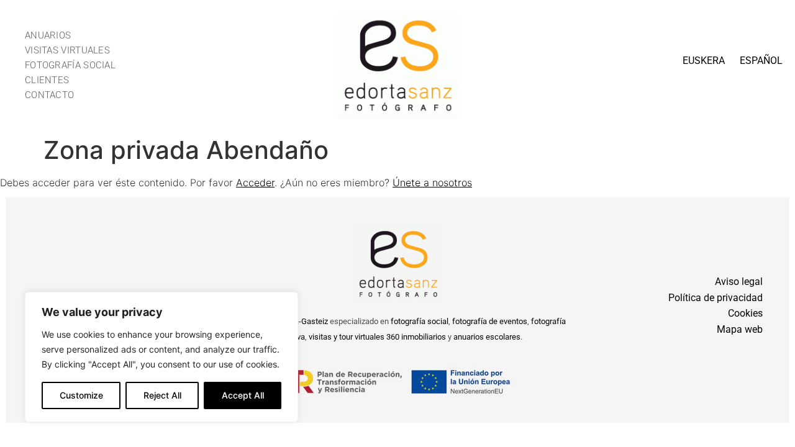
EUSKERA (704, 60)
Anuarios (48, 35)
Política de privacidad (715, 298)
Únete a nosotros (432, 182)
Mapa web (740, 329)
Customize (81, 395)
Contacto (49, 95)
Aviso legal (739, 281)
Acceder (255, 182)
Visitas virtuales (67, 50)
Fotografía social (70, 65)
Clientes (47, 80)
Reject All (162, 395)
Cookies (745, 313)
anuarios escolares (486, 336)
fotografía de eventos (489, 321)
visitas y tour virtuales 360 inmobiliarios (377, 336)
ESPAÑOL (761, 60)
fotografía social (419, 321)
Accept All (243, 395)
